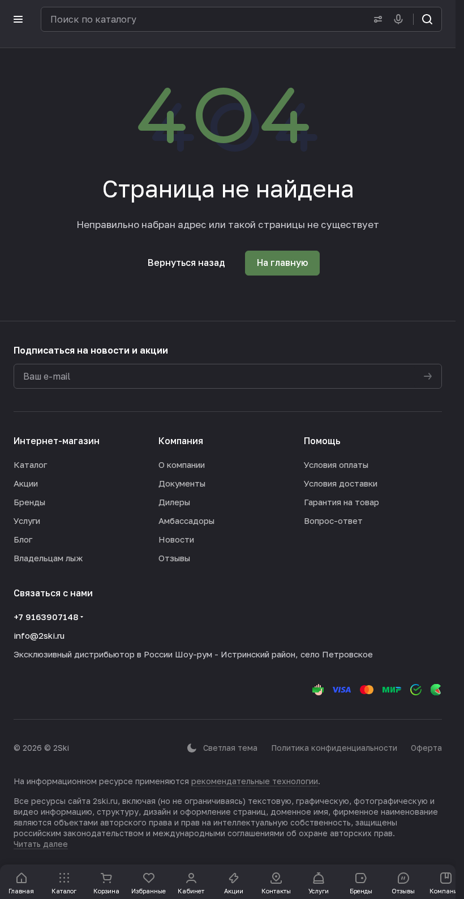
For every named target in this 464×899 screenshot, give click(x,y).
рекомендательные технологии (254, 781)
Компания (180, 440)
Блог (23, 539)
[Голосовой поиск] (400, 19)
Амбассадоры (186, 520)
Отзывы (174, 558)
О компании (181, 464)
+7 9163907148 (46, 617)
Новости (176, 539)
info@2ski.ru (39, 635)
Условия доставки (340, 483)
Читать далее (41, 844)
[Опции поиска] (375, 19)
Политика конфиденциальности (334, 747)
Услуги (27, 520)
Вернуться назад (186, 262)
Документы (181, 483)
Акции (26, 483)
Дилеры (174, 502)
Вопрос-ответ (333, 520)
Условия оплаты (336, 464)
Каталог (30, 464)
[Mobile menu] (18, 19)
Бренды (29, 502)
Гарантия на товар (341, 502)
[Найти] (427, 19)
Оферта (426, 747)
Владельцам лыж (48, 558)
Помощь (322, 440)
